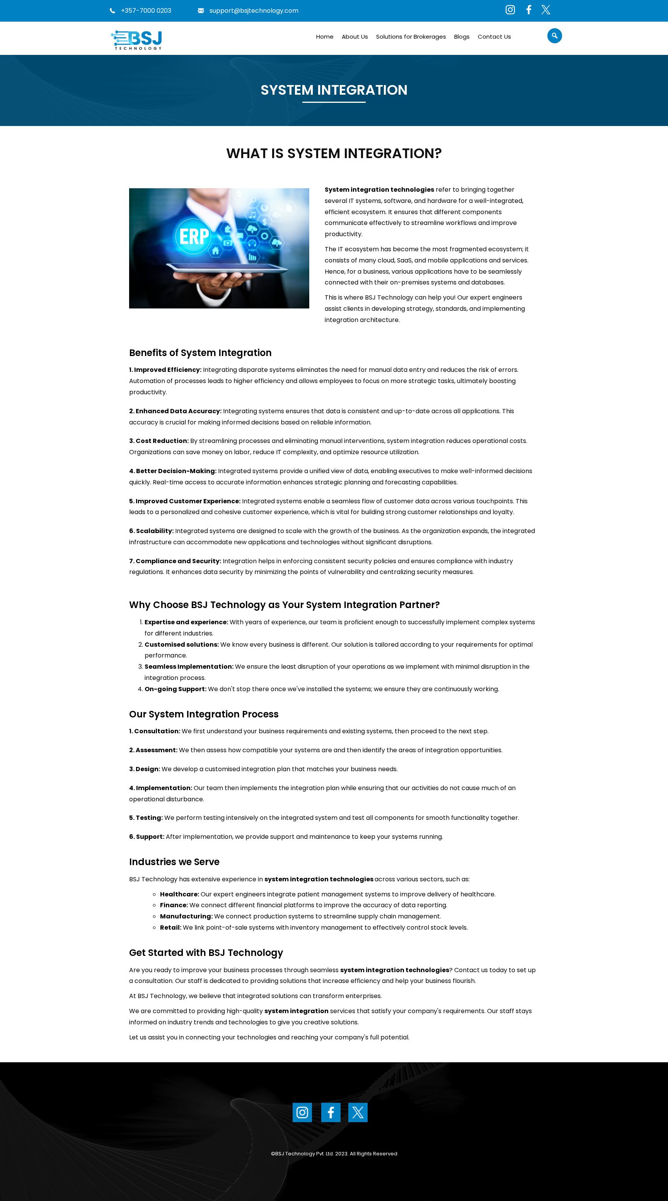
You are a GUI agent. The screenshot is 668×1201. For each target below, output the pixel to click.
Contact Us (494, 36)
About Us (355, 36)
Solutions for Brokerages (411, 36)
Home (325, 36)
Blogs (462, 36)
